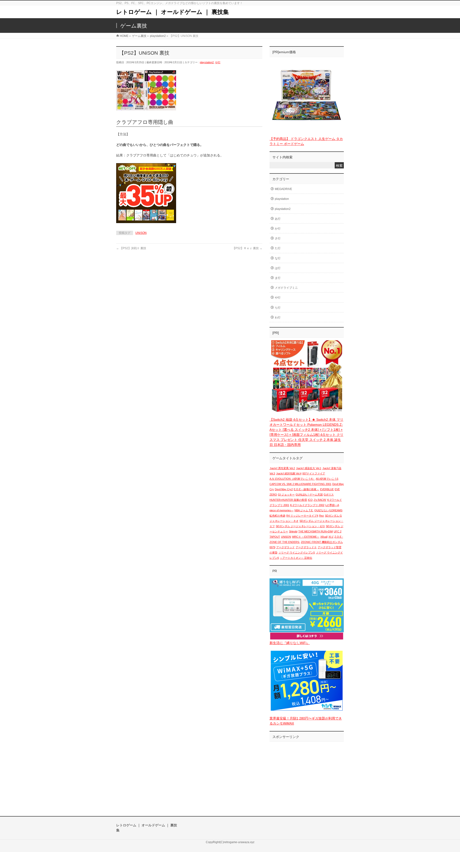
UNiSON (141, 233)
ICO (310, 499)
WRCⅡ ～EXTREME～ (305, 536)
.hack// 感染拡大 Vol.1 (308, 468)
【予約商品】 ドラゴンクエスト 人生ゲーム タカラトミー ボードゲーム (306, 141)
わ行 (278, 317)
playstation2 (207, 62)
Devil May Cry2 (284, 489)
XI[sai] (324, 536)
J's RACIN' (320, 499)
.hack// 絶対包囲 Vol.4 (288, 473)
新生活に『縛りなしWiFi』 (290, 643)
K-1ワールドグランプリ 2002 (307, 505)
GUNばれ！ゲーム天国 (309, 494)
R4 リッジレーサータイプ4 (302, 515)
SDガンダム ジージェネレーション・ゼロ (300, 526)
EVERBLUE (327, 489)
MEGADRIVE (283, 189)
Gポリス (329, 494)
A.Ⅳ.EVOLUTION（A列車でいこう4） (292, 478)
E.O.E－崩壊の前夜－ (306, 489)
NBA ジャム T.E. (303, 510)
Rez (321, 515)
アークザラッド (285, 547)
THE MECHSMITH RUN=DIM (315, 531)
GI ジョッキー (286, 494)
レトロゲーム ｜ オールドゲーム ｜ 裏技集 (172, 12)
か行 (278, 228)
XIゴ (331, 536)
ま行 (278, 278)
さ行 (278, 238)
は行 (278, 268)
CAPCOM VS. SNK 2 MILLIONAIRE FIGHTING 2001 (300, 484)
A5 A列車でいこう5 (327, 478)
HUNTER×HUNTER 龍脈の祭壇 (288, 499)
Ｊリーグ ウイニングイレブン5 (296, 552)
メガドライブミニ (286, 287)
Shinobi (293, 531)
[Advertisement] (307, 774)
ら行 (278, 307)
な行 (278, 258)
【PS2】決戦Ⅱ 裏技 (131, 248)
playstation (282, 199)
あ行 (278, 218)
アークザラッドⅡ (306, 547)
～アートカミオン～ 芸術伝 (296, 557)
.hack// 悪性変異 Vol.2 (282, 468)
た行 (278, 248)
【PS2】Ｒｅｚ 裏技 (247, 248)
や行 (217, 62)
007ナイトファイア (313, 473)
